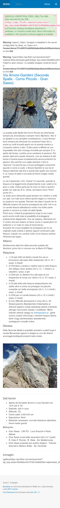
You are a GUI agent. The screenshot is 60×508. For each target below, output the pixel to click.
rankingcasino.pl (40, 312)
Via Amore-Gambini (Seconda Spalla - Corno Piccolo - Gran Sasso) (26, 78)
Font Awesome (9, 492)
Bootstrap (6, 486)
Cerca (47, 3)
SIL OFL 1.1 (35, 492)
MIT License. (13, 489)
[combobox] (26, 4)
